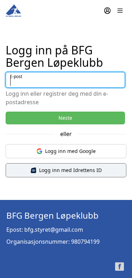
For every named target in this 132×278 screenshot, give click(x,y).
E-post (16, 76)
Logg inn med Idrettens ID (70, 170)
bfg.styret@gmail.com (53, 229)
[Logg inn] (107, 10)
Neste (65, 117)
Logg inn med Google (70, 151)
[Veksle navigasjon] (120, 10)
